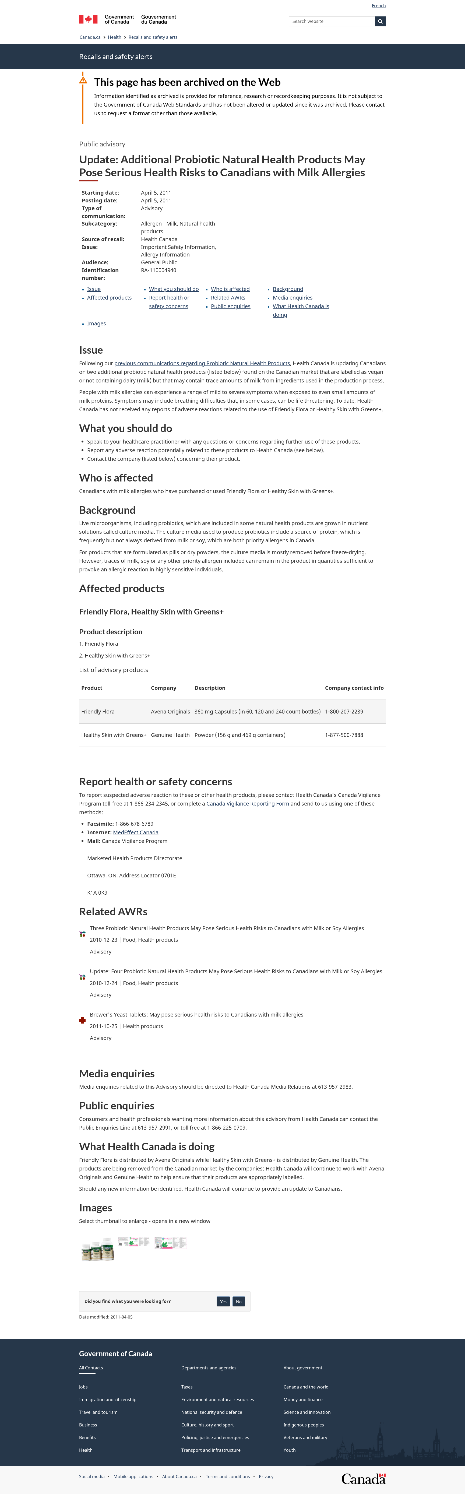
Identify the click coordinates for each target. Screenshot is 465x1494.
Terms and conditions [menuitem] (228, 1476)
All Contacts (91, 1368)
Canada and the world (306, 1387)
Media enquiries (293, 297)
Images (96, 323)
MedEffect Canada (135, 832)
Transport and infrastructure (211, 1450)
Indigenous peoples (304, 1425)
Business (88, 1425)
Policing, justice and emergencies (215, 1437)
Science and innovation (307, 1412)
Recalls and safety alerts (153, 37)
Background (288, 289)
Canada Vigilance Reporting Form (247, 803)
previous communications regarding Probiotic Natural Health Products (202, 363)
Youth (290, 1450)
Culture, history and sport (207, 1425)
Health (114, 37)
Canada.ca (90, 37)
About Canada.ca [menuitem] (179, 1476)
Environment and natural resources (217, 1399)
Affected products (109, 297)
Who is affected (230, 289)
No (239, 1301)
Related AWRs (228, 297)
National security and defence (211, 1412)
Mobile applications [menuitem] (133, 1476)
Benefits (87, 1437)
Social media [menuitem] (92, 1476)
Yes (223, 1301)
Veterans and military (305, 1437)
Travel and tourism (98, 1412)
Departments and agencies (209, 1368)
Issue (94, 289)
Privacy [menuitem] (266, 1476)
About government (303, 1368)
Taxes (187, 1387)
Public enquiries (231, 306)
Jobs (83, 1387)
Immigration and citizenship (107, 1399)
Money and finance (303, 1399)
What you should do (174, 289)
